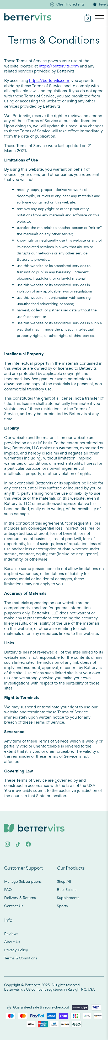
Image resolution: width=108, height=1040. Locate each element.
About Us (12, 941)
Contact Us (13, 905)
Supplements (68, 897)
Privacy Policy (16, 949)
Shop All (64, 881)
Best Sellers (66, 889)
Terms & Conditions (20, 957)
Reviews (11, 933)
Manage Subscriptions (22, 881)
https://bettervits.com (59, 66)
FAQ (8, 889)
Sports (62, 905)
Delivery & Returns (20, 897)
